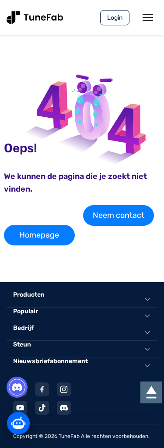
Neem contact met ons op (118, 218)
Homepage (39, 235)
